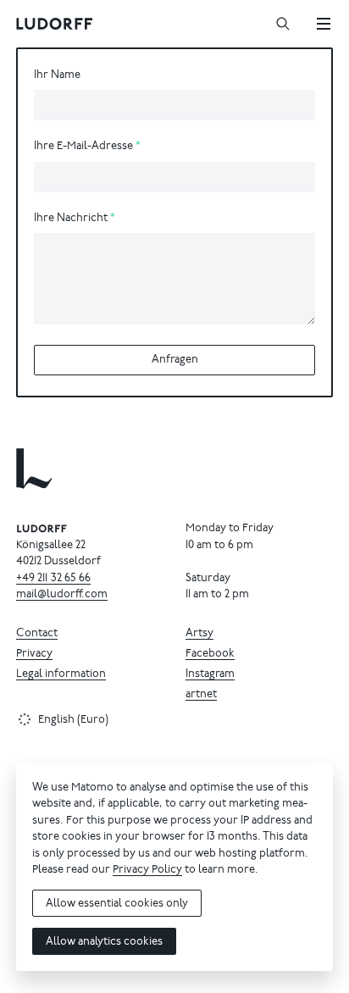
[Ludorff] (55, 23)
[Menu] (323, 23)
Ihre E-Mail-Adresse (83, 147)
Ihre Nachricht (71, 219)
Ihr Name (57, 75)
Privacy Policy (147, 870)
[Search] (283, 23)
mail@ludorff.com (62, 595)
